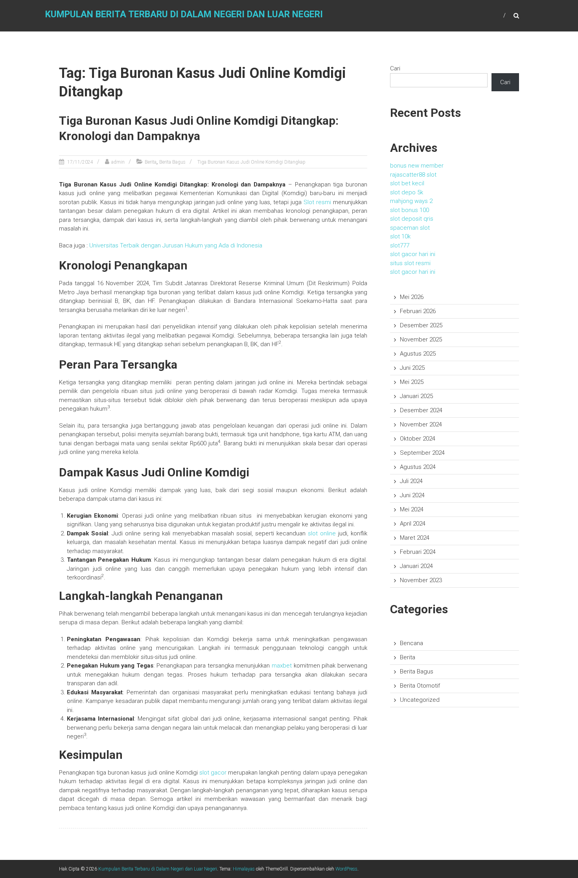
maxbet (282, 665)
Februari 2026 (418, 311)
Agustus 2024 (418, 466)
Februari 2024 (418, 551)
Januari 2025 (416, 396)
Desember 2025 (421, 325)
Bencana (411, 643)
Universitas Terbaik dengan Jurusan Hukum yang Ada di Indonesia (175, 245)
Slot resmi (317, 202)
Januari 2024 (416, 566)
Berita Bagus (172, 162)
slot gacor (212, 772)
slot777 (399, 245)
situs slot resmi (410, 263)
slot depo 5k (406, 192)
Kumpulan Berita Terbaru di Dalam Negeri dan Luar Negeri (184, 14)
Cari (395, 68)
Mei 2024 (411, 509)
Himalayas (244, 869)
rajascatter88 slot (413, 174)
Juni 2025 (412, 367)
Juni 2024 (412, 495)
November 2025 (421, 339)
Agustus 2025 (418, 353)
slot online (322, 533)
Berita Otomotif (420, 685)
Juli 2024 (411, 481)
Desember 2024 (421, 410)
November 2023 (421, 580)
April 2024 (412, 523)
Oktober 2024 (417, 438)
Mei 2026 (411, 297)
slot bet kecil (407, 183)
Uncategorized (420, 699)
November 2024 (421, 424)
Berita (150, 162)
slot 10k (400, 236)
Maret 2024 (414, 537)
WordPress (346, 869)
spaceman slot (410, 227)
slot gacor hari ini (412, 254)
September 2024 (422, 452)
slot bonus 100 (409, 210)
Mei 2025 (411, 382)
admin (118, 162)
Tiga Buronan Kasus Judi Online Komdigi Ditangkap (251, 162)
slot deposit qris (411, 218)
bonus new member (417, 165)
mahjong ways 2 (411, 201)
